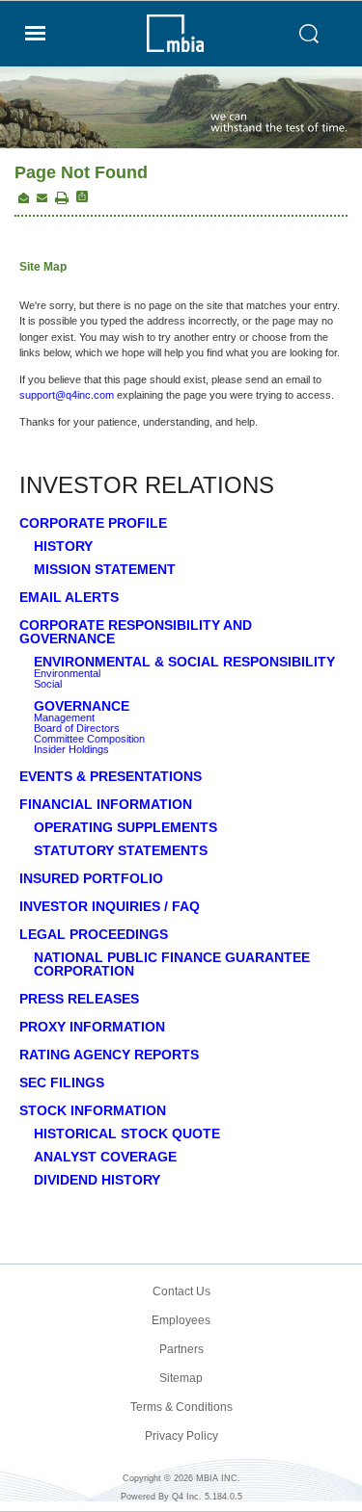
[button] (61, 199)
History (63, 546)
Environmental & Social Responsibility (184, 661)
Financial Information (105, 804)
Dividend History (97, 1179)
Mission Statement (105, 569)
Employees (181, 1320)
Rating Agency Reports (109, 1054)
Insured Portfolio (91, 878)
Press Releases (79, 998)
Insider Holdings (71, 749)
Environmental (67, 673)
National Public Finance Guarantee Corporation (172, 964)
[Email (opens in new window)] (42, 198)
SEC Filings (61, 1082)
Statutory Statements (121, 850)
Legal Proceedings (93, 934)
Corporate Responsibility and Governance (135, 631)
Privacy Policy (181, 1436)
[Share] (80, 196)
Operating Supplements (125, 827)
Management (64, 718)
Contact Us (181, 1291)
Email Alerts (69, 597)
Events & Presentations (110, 776)
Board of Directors (77, 728)
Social (48, 684)
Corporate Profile (93, 523)
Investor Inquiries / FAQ (109, 906)
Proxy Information (92, 1026)
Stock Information (92, 1110)
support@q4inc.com (66, 395)
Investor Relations (146, 485)
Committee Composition (89, 739)
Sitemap (181, 1378)
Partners (181, 1349)
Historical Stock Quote (127, 1133)
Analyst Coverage (105, 1156)
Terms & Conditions (181, 1407)
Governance (81, 706)
